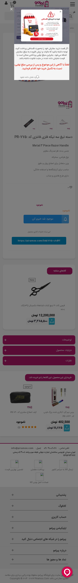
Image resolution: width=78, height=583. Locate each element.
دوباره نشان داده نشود (29, 77)
